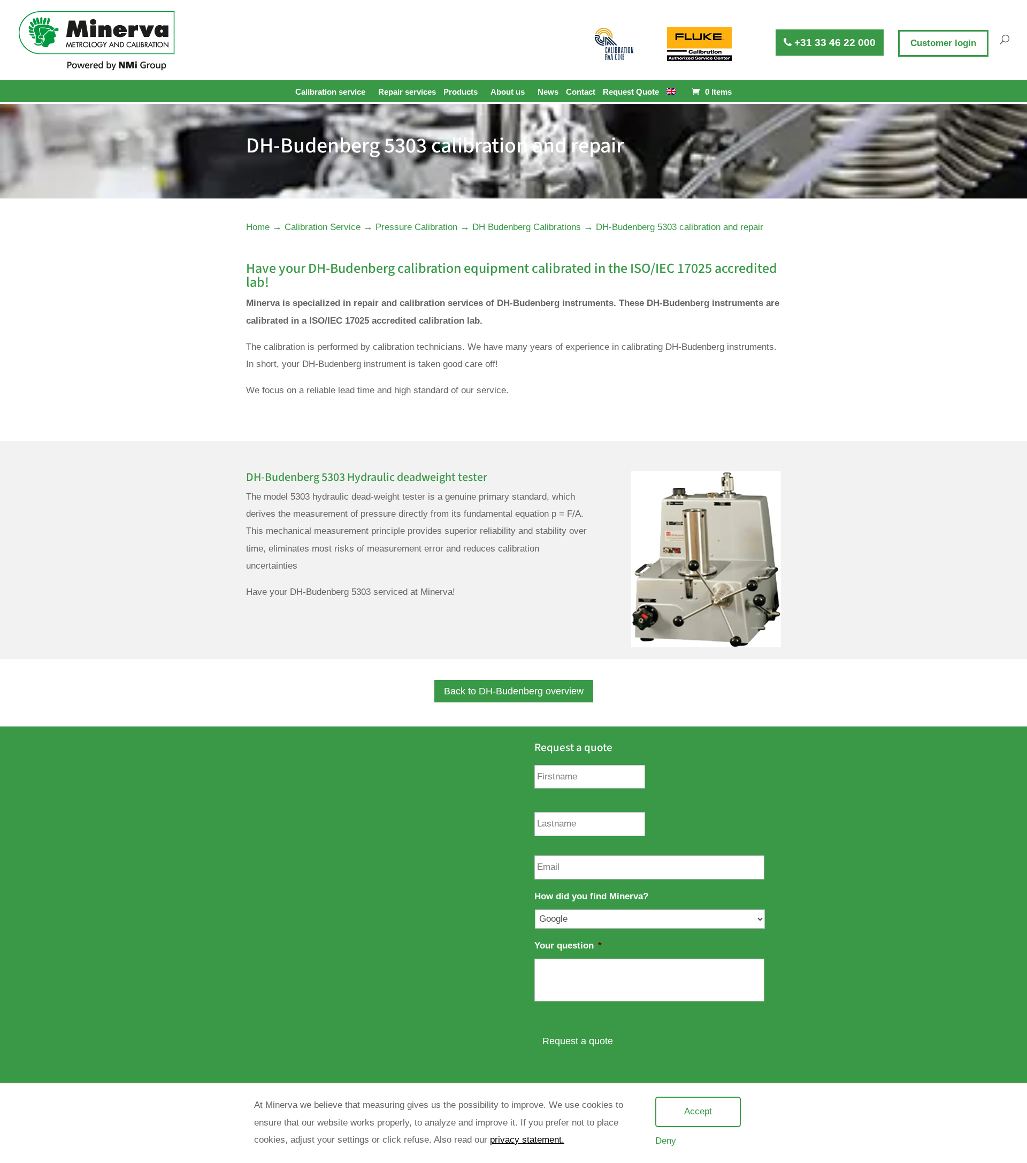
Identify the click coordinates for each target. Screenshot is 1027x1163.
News (548, 92)
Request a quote (577, 1041)
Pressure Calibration (416, 227)
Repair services (407, 92)
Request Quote (631, 92)
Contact (580, 92)
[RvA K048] (615, 43)
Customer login (943, 43)
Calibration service (330, 91)
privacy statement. (527, 1140)
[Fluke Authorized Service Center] (699, 43)
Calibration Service (323, 227)
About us (507, 91)
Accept (698, 1111)
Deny (665, 1141)
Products (460, 91)
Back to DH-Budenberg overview (514, 691)
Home (258, 227)
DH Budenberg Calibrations (526, 227)
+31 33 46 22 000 (834, 42)
